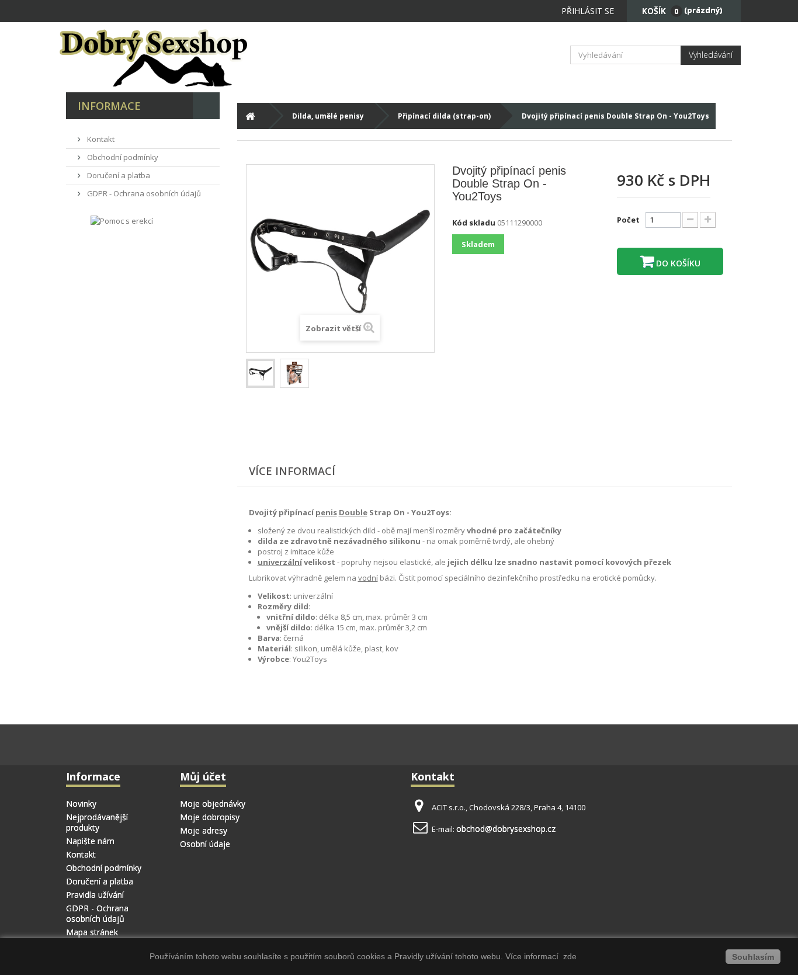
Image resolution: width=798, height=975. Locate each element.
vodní (368, 577)
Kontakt (100, 139)
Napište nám (90, 840)
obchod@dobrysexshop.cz (506, 828)
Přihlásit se (587, 10)
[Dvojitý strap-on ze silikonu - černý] (261, 373)
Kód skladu (473, 222)
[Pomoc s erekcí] (122, 220)
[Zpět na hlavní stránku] (250, 116)
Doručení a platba (117, 175)
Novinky (81, 803)
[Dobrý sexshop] (171, 57)
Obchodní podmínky (121, 157)
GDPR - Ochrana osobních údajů (143, 193)
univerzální (280, 562)
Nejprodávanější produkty (97, 822)
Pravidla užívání (95, 894)
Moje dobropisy (210, 817)
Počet (628, 219)
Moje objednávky (212, 803)
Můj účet (203, 776)
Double (353, 512)
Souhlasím (753, 957)
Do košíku (677, 263)
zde (569, 956)
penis (326, 512)
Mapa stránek (92, 932)
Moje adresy (203, 830)
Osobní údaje (205, 843)
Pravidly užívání (424, 956)
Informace (109, 106)
